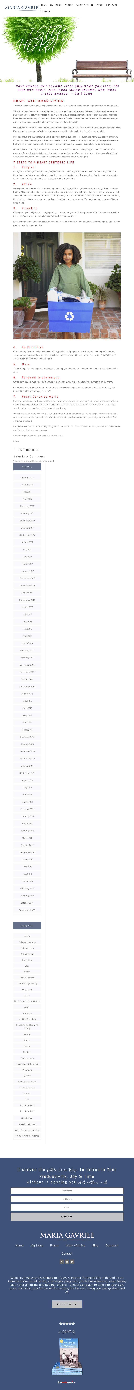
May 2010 (27, 874)
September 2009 (27, 910)
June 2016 (27, 621)
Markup (27, 1034)
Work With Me (85, 5)
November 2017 (27, 520)
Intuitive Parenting (27, 1019)
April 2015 (27, 722)
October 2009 (27, 902)
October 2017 (27, 527)
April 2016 (27, 636)
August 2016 (27, 607)
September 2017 (27, 535)
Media (27, 1040)
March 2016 (27, 643)
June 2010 (27, 866)
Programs (27, 1069)
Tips (27, 1099)
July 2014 (27, 787)
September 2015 (27, 686)
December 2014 (27, 751)
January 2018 (27, 513)
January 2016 (27, 657)
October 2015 (27, 679)
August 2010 (27, 859)
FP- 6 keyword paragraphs (27, 1001)
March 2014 (27, 802)
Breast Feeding (27, 977)
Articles (27, 936)
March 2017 (27, 564)
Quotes (27, 1075)
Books (27, 971)
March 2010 (27, 881)
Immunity (27, 1013)
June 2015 (27, 708)
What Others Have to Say (27, 1130)
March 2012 (27, 823)
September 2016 (27, 600)
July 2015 (27, 701)
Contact (45, 11)
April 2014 (27, 794)
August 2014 (27, 780)
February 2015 (27, 737)
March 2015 (27, 729)
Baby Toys (27, 960)
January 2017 (27, 571)
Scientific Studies (27, 1087)
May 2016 (27, 628)
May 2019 (27, 491)
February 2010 (27, 888)
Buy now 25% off (67, 1304)
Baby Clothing (27, 954)
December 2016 (27, 578)
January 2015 (27, 744)
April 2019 (27, 499)
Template (27, 1093)
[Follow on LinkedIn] (72, 1262)
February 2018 (27, 506)
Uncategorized (27, 1111)
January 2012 (27, 830)
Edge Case (27, 989)
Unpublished (27, 1118)
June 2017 (27, 549)
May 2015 (27, 715)
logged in (30, 461)
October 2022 (27, 477)
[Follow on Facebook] (62, 1262)
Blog (100, 5)
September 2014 (27, 773)
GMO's (27, 1007)
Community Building (27, 983)
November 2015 (27, 672)
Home (44, 5)
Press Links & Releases (27, 1064)
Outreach (112, 5)
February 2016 (27, 650)
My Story (56, 5)
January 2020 (27, 484)
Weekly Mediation (27, 1124)
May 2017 (27, 556)
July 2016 (27, 614)
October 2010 (27, 845)
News (27, 1046)
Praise (69, 5)
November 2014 (27, 758)
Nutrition (27, 1052)
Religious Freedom (27, 1081)
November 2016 (27, 585)
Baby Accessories (27, 942)
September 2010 (27, 852)
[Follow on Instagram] (67, 1262)
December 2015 (27, 665)
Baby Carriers (27, 948)
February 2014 (27, 809)
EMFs (27, 995)
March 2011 (27, 838)
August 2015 (27, 693)
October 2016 (27, 592)
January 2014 (27, 816)
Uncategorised (27, 1105)
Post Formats (27, 1058)
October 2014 (27, 766)
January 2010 (27, 895)
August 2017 (27, 542)
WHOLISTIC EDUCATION (27, 1136)
